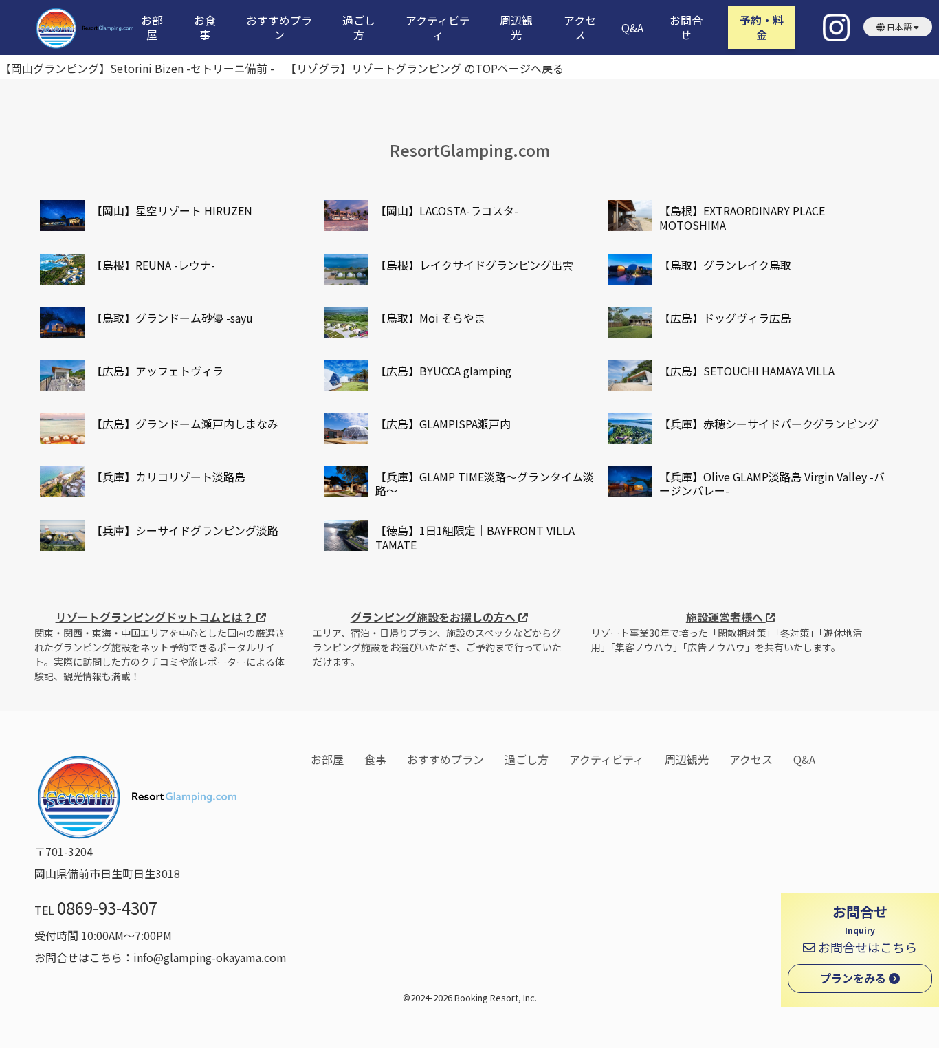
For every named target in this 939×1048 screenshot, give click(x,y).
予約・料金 (762, 27)
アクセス (580, 27)
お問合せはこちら (866, 947)
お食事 (205, 27)
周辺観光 (516, 27)
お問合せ (686, 27)
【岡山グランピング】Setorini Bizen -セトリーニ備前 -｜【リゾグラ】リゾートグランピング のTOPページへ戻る (282, 68)
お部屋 (152, 27)
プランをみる (854, 978)
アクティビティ (438, 27)
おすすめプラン (279, 27)
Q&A (632, 28)
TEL (95, 910)
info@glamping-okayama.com (210, 957)
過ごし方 (358, 27)
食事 (375, 759)
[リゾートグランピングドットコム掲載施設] (62, 215)
